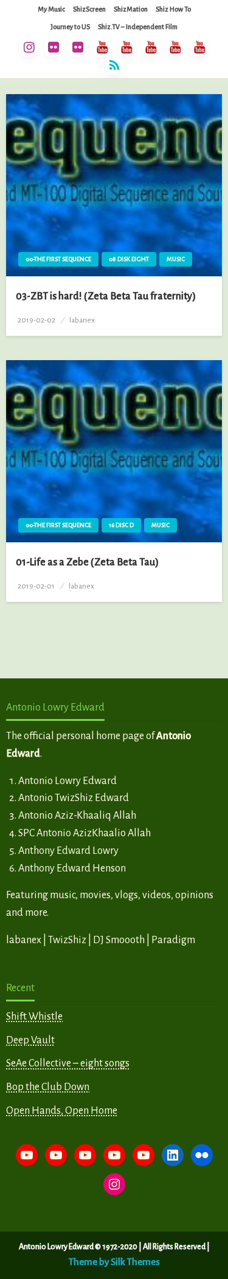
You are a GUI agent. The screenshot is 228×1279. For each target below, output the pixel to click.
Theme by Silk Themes (114, 1262)
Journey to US (70, 26)
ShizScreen (89, 9)
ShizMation (131, 9)
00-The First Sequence (58, 259)
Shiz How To (173, 9)
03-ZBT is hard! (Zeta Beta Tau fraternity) (106, 296)
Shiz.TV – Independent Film (138, 26)
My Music (51, 9)
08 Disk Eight (129, 259)
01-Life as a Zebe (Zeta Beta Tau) (87, 562)
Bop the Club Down (47, 1087)
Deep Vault (30, 1040)
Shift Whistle (34, 1016)
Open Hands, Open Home (61, 1110)
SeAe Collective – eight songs (68, 1063)
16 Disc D (121, 525)
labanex (82, 320)
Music (176, 259)
